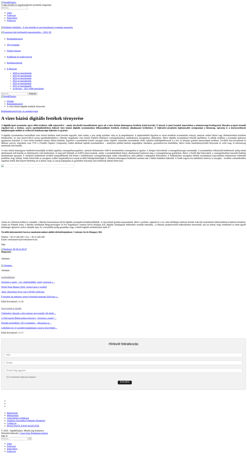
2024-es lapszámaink (22, 78)
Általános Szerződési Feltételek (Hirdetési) (26, 420)
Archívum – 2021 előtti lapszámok (28, 88)
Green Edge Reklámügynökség (34, 433)
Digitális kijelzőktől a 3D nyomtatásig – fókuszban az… (26, 323)
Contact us (11, 423)
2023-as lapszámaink (22, 81)
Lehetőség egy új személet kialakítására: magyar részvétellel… (29, 328)
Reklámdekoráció (15, 39)
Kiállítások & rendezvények (19, 57)
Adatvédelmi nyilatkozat (18, 418)
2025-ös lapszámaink (22, 75)
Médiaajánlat (12, 415)
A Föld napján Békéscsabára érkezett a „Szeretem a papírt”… (28, 318)
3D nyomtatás (13, 45)
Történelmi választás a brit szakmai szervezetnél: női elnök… (28, 313)
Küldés (125, 382)
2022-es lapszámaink (22, 83)
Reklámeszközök (14, 63)
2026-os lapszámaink (22, 73)
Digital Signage (14, 51)
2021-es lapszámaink (22, 86)
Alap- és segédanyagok (27, 111)
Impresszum (12, 413)
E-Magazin (12, 69)
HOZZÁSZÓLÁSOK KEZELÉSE (23, 426)
